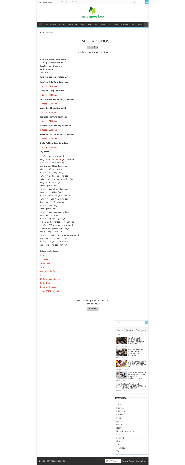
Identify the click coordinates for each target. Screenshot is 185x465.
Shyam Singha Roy (48, 271)
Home (57, 2)
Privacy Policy (65, 2)
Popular (129, 330)
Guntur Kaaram (46, 283)
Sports (116, 24)
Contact (92, 308)
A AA (42, 255)
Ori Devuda (45, 259)
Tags (119, 334)
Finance (139, 24)
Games (83, 24)
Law (95, 24)
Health (90, 24)
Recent (120, 330)
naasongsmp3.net (59, 461)
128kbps (43, 86)
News (109, 24)
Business (53, 24)
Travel (132, 24)
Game (119, 421)
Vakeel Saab (45, 263)
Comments (141, 330)
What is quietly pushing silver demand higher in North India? (136, 341)
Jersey (43, 267)
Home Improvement (125, 431)
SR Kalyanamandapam (50, 279)
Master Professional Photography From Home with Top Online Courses (137, 375)
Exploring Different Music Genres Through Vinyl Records (136, 352)
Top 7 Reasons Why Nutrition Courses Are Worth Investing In (137, 364)
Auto (46, 24)
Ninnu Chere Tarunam (49, 291)
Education (61, 24)
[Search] (146, 2)
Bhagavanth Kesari (48, 287)
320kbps (53, 86)
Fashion (70, 24)
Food (76, 24)
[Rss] (134, 2)
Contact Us (75, 2)
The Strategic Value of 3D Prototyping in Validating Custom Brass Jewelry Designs (131, 386)
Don (41, 275)
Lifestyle (102, 24)
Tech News (124, 24)
